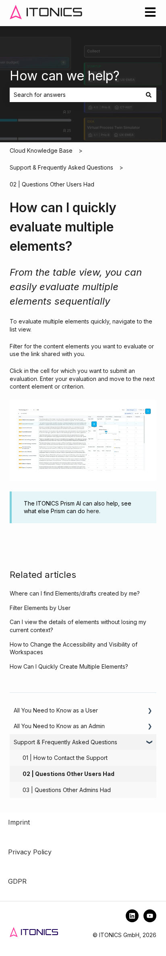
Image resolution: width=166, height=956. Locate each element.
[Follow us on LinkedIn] (132, 915)
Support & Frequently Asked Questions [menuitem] (65, 742)
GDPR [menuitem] (17, 881)
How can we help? (65, 76)
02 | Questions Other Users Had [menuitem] (68, 773)
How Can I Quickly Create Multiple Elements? (69, 666)
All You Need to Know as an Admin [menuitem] (59, 726)
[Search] (148, 95)
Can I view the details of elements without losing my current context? (78, 625)
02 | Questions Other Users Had (52, 184)
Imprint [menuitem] (19, 822)
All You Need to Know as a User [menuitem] (56, 710)
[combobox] (75, 95)
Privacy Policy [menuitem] (30, 852)
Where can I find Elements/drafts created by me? (75, 593)
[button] (149, 711)
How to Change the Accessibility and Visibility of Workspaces (73, 648)
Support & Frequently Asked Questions (61, 167)
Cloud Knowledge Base (41, 150)
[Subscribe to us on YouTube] (149, 915)
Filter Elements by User (40, 607)
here (93, 511)
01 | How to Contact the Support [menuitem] (65, 757)
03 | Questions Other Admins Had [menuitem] (67, 789)
